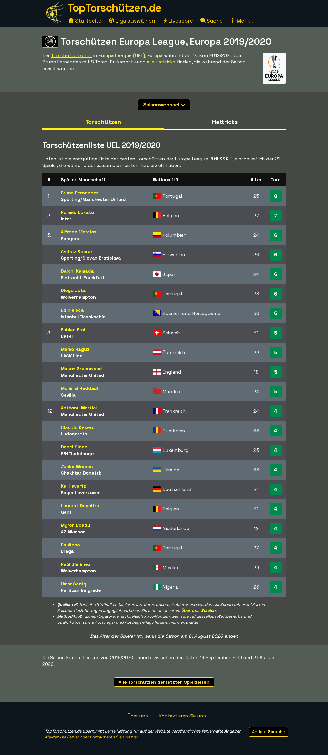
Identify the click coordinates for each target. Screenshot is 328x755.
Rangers (70, 238)
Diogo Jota (73, 290)
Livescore (180, 20)
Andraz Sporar (77, 251)
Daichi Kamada (77, 271)
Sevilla (68, 395)
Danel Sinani (75, 447)
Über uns (137, 716)
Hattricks (225, 122)
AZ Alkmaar (73, 532)
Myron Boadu (75, 525)
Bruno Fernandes (80, 193)
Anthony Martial (79, 408)
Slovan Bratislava (101, 258)
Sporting (70, 199)
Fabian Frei (73, 329)
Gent (66, 512)
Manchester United (104, 199)
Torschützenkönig (71, 55)
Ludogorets (74, 434)
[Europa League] (274, 79)
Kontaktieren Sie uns (182, 716)
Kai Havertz (73, 486)
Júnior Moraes (77, 466)
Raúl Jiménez (75, 564)
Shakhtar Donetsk (81, 473)
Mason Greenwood (81, 368)
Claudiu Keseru (78, 427)
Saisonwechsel (162, 104)
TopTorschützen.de (114, 8)
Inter (66, 219)
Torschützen (103, 122)
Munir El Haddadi (79, 388)
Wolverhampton (78, 297)
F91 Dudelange (77, 453)
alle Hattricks (161, 62)
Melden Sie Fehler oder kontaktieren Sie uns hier (91, 737)
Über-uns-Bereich (198, 610)
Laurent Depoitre (80, 506)
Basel (67, 336)
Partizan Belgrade (81, 590)
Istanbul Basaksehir (83, 317)
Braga (67, 551)
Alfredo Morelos (79, 232)
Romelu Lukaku (77, 212)
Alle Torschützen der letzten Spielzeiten (164, 682)
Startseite (87, 20)
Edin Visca (72, 310)
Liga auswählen (134, 20)
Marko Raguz (75, 349)
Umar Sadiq (73, 584)
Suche (214, 20)
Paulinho (70, 545)
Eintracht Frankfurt (83, 277)
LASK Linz (71, 356)
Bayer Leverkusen (81, 492)
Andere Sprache (268, 731)
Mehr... (244, 20)
